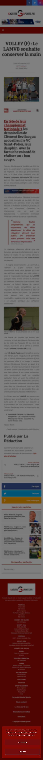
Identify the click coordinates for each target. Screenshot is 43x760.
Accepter (22, 742)
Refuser (23, 752)
